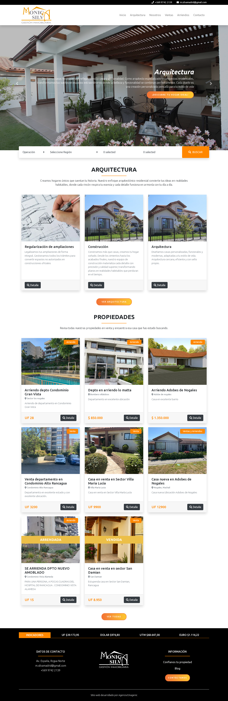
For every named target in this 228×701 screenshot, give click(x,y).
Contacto (199, 15)
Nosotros (155, 15)
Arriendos (183, 15)
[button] (17, 83)
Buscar (197, 152)
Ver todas (114, 617)
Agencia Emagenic (128, 695)
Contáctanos (177, 678)
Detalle (34, 285)
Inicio (123, 15)
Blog (177, 668)
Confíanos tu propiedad (177, 662)
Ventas (169, 15)
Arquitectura (137, 15)
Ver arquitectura (114, 302)
